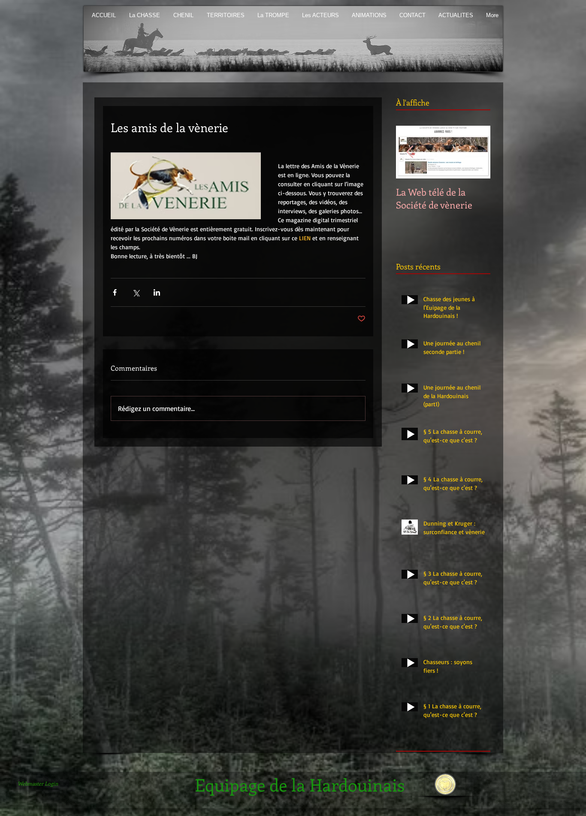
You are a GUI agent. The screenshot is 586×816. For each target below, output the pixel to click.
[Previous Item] (410, 152)
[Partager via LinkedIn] (157, 292)
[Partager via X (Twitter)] (136, 292)
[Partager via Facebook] (115, 292)
